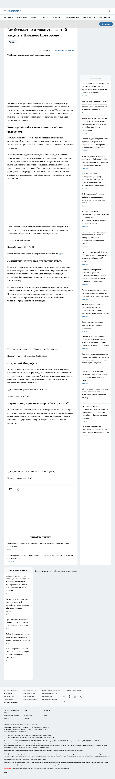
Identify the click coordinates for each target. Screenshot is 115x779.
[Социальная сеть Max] (64, 701)
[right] (112, 17)
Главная (26, 718)
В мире (45, 17)
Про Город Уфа (47, 696)
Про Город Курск (9, 696)
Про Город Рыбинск (29, 696)
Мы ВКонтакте (89, 17)
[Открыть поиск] (109, 11)
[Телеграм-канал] (75, 696)
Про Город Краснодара (11, 702)
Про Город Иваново (29, 693)
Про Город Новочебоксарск (51, 691)
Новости (6, 718)
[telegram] (18, 489)
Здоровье (56, 17)
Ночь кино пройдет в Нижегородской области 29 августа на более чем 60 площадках (38, 546)
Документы (8, 17)
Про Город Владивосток (49, 699)
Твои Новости (8, 699)
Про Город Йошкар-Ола (49, 693)
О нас (26, 710)
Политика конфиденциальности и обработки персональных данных (25, 759)
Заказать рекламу (71, 17)
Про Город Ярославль (30, 699)
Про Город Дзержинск (11, 691)
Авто (45, 715)
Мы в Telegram (105, 17)
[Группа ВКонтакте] (64, 696)
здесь (61, 253)
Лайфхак (34, 17)
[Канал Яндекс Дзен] (81, 696)
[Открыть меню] (4, 11)
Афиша (12, 42)
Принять (106, 24)
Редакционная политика (11, 715)
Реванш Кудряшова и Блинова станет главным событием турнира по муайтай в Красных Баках (40, 558)
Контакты (47, 710)
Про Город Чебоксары (30, 691)
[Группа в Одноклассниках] (69, 696)
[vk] (11, 489)
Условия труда (28, 715)
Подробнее (106, 756)
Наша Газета (8, 693)
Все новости (22, 17)
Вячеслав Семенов (64, 50)
